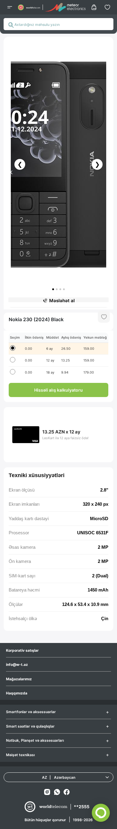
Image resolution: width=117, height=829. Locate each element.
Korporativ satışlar (22, 650)
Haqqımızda (16, 693)
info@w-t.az (17, 664)
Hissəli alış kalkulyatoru (58, 390)
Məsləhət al (62, 300)
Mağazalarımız (19, 679)
